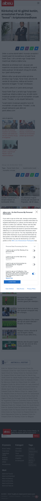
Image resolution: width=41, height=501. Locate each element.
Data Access (20, 288)
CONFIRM (12, 282)
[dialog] (20, 250)
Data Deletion (10, 288)
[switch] (33, 251)
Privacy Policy (31, 288)
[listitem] (20, 246)
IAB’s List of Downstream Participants (23, 240)
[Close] (37, 212)
